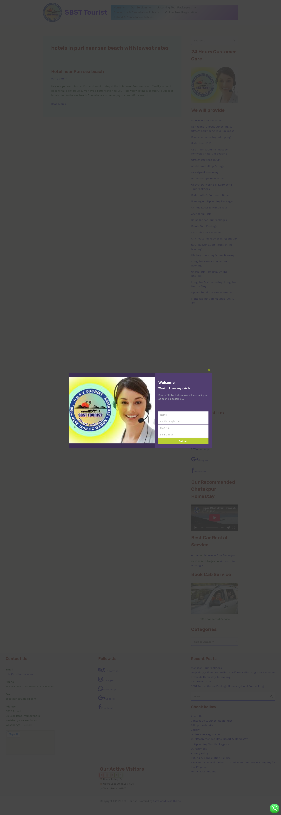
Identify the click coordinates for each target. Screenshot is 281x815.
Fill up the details (202, 725)
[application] (123, 7)
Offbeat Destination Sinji (206, 159)
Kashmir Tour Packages (206, 232)
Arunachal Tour (201, 213)
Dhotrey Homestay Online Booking (212, 255)
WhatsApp (202, 449)
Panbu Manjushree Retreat (208, 178)
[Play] (195, 527)
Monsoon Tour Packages (206, 120)
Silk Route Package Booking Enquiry (214, 238)
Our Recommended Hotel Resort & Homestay (219, 738)
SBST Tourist (86, 12)
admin (195, 555)
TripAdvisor (205, 426)
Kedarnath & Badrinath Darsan (211, 195)
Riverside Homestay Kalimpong (211, 137)
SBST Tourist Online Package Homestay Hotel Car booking (227, 686)
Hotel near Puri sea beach (77, 71)
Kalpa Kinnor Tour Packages (209, 219)
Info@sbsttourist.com (19, 674)
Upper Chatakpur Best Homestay (212, 292)
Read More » (59, 103)
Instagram (202, 437)
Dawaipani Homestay (204, 172)
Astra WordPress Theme (167, 800)
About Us (196, 716)
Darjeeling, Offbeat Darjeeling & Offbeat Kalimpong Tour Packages (233, 672)
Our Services (139, 7)
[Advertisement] (214, 357)
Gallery (195, 729)
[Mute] (228, 527)
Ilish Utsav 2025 (201, 143)
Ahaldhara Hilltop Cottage (207, 166)
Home (117, 7)
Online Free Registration (181, 12)
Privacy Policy (199, 753)
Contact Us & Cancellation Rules (135, 12)
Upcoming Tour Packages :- (175, 7)
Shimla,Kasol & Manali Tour (209, 207)
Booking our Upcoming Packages (212, 201)
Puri (53, 78)
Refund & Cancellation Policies (134, 17)
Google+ (203, 460)
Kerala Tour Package (204, 226)
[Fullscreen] (233, 527)
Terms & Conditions (203, 771)
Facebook (200, 471)
